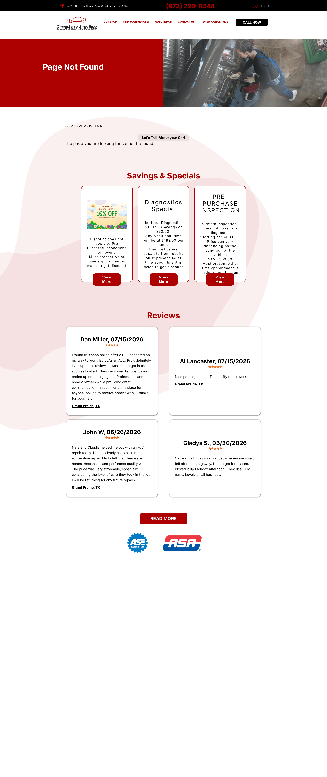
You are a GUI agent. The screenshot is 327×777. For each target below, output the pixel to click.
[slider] (112, 345)
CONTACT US (186, 21)
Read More (163, 518)
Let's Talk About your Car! (163, 138)
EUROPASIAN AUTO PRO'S (83, 125)
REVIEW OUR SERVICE (214, 21)
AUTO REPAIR (163, 21)
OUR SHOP (110, 21)
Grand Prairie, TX (86, 406)
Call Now (252, 22)
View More (107, 279)
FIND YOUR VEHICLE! (136, 21)
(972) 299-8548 (190, 6)
